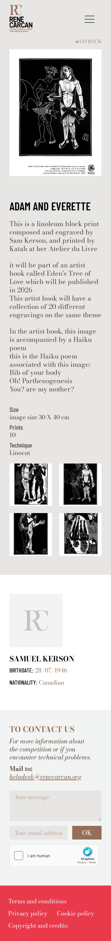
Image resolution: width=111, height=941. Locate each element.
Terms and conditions (37, 901)
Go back (88, 41)
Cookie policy (75, 913)
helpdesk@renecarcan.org (45, 777)
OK (87, 833)
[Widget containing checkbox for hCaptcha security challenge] (54, 855)
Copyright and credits (38, 925)
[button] (89, 19)
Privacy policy (27, 913)
